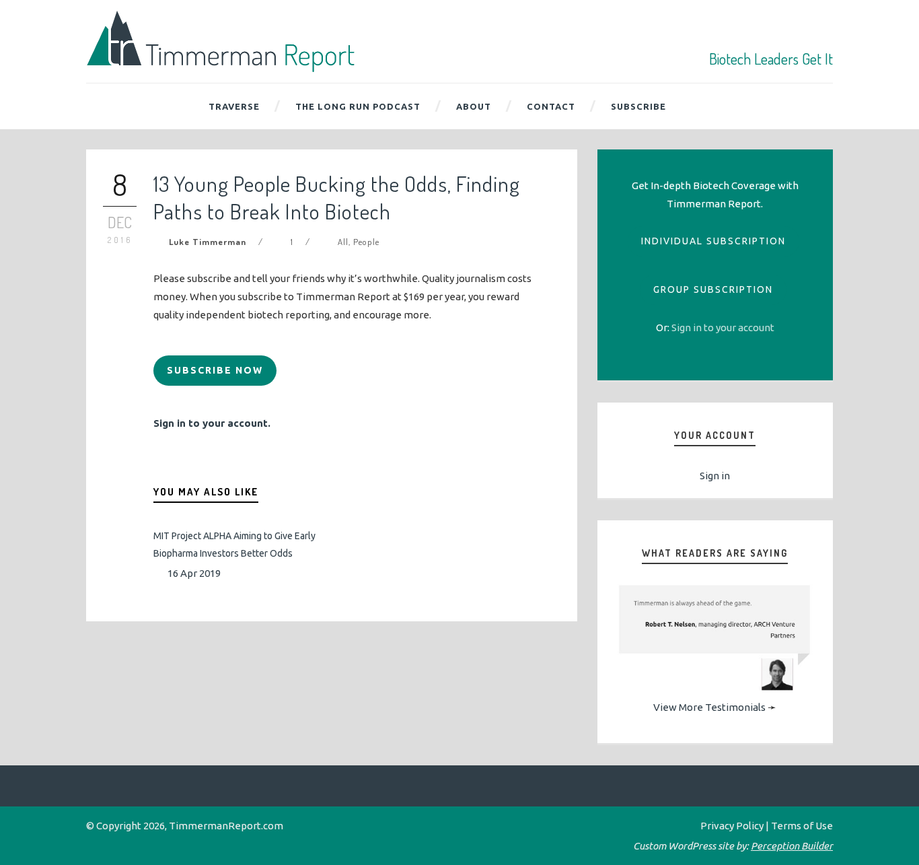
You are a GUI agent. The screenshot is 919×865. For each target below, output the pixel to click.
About (473, 106)
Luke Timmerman (207, 241)
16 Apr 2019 (194, 573)
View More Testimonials (709, 707)
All (343, 241)
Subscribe (638, 106)
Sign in (715, 475)
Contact (551, 106)
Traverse (234, 106)
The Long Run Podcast (357, 106)
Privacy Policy (732, 825)
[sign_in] (722, 327)
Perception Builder (792, 846)
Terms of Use (802, 825)
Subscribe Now (215, 370)
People (366, 241)
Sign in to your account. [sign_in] (211, 423)
